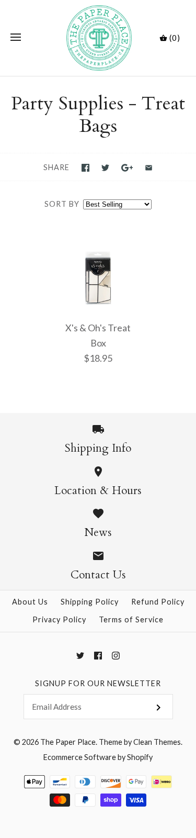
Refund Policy (158, 601)
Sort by (61, 203)
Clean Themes (157, 742)
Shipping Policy (90, 601)
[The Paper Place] (98, 38)
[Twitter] (80, 656)
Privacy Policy (59, 619)
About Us (30, 601)
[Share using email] (149, 168)
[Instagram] (116, 656)
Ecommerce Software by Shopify (98, 757)
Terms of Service (131, 619)
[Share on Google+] (127, 168)
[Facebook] (98, 656)
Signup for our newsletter (98, 683)
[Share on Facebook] (85, 168)
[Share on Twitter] (105, 168)
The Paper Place (68, 742)
